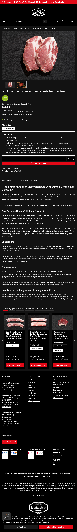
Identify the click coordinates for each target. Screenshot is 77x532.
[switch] (6, 518)
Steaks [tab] (5, 309)
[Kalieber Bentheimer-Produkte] (5, 98)
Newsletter (31, 388)
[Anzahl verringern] (4, 159)
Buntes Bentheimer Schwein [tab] (44, 309)
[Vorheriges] (3, 55)
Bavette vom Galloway (59, 333)
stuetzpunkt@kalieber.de (10, 402)
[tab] (7, 180)
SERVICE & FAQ (34, 377)
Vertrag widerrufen (9, 441)
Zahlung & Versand (34, 401)
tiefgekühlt (58, 350)
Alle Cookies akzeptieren (56, 527)
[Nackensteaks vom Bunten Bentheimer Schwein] (38, 55)
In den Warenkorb (40, 163)
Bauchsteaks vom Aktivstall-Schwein (14, 333)
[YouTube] (64, 455)
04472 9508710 (7, 400)
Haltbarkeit (31, 382)
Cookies (56, 387)
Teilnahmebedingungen (61, 395)
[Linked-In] (61, 455)
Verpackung (31, 398)
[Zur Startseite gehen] (38, 12)
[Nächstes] (73, 55)
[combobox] (29, 21)
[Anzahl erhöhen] (64, 159)
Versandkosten (62, 488)
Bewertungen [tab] (33, 180)
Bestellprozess (32, 380)
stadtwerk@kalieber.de (9, 421)
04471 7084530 (7, 419)
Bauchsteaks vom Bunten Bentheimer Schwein (38, 333)
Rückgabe (31, 390)
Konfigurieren (21, 527)
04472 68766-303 (8, 387)
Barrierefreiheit (58, 385)
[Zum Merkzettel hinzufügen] (22, 317)
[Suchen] (45, 21)
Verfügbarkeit (32, 395)
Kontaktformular (7, 435)
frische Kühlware (8, 128)
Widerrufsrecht (58, 398)
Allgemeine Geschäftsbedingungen (18, 473)
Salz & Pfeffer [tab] (29, 309)
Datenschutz (57, 390)
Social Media (32, 393)
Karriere (30, 385)
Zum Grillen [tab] (20, 309)
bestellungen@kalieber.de (10, 390)
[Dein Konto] (62, 21)
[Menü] (4, 21)
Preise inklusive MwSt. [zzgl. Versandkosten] (17, 114)
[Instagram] (54, 455)
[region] (38, 59)
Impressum (57, 392)
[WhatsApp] (54, 463)
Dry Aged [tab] (12, 309)
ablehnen (31, 522)
